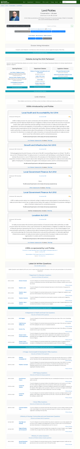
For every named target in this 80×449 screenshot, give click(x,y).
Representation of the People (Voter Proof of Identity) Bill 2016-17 (40, 254)
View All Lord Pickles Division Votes (40, 52)
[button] (17, 72)
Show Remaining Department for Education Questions (40, 308)
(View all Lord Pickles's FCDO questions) (40, 354)
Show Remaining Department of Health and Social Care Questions (40, 347)
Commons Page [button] (32, 38)
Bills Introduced (39, 35)
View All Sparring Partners (17, 87)
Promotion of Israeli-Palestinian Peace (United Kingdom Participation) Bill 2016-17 (40, 250)
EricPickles (49, 29)
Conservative (12, 5)
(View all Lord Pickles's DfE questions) (40, 277)
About (56, 2)
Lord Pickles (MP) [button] (47, 38)
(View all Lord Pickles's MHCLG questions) (40, 418)
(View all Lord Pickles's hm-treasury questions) (40, 375)
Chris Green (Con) (42, 255)
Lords (6, 5)
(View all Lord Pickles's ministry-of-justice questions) (40, 437)
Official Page (50, 140)
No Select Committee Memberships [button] (22, 31)
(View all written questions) (40, 265)
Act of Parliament (31, 140)
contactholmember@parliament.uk (37, 29)
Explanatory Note (38, 140)
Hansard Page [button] (39, 38)
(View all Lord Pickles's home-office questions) (40, 404)
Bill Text (31, 187)
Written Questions (48, 35)
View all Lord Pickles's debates (40, 91)
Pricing (52, 2)
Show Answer (69, 285)
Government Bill (42, 116)
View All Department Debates (40, 86)
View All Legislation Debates (63, 78)
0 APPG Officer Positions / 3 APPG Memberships (41, 31)
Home (2, 5)
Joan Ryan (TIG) (42, 251)
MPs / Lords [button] (45, 2)
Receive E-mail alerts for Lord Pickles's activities (19, 26)
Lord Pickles (19, 5)
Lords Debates (31, 35)
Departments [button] (30, 2)
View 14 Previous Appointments (58, 31)
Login (60, 2)
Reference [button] (38, 2)
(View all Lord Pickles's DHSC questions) (40, 314)
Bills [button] (24, 2)
